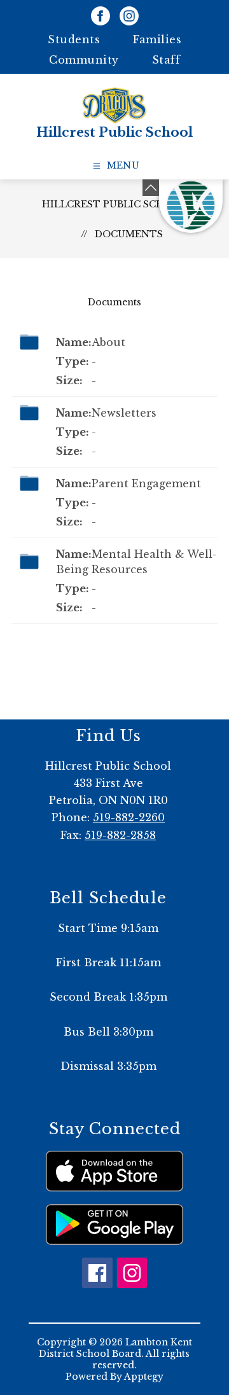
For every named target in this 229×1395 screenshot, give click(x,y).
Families (157, 39)
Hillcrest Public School (114, 204)
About (108, 342)
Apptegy (143, 1376)
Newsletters (124, 412)
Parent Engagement (146, 483)
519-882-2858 (120, 835)
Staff (166, 59)
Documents (129, 234)
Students (74, 39)
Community (84, 59)
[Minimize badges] (150, 187)
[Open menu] (115, 166)
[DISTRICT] (191, 206)
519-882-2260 (129, 817)
